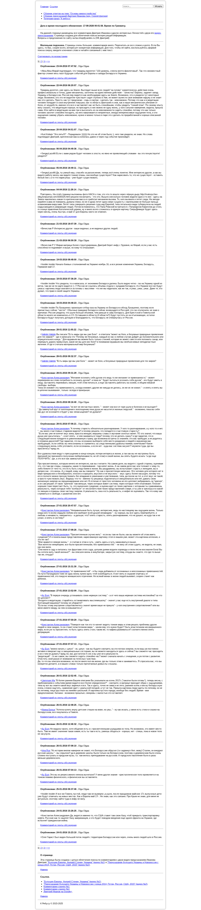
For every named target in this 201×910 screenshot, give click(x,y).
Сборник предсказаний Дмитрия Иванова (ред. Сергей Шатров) (76, 16)
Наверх (44, 869)
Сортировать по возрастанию (52, 56)
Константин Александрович (56, 377)
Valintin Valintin (49, 334)
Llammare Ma (48, 680)
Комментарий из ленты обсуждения (58, 78)
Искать (158, 6)
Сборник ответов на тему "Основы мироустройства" (70, 13)
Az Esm (45, 595)
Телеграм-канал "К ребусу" (57, 18)
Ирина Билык (48, 709)
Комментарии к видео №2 (56, 889)
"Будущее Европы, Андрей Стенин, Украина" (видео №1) (76, 862)
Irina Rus (46, 750)
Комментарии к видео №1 (56, 886)
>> (48, 61)
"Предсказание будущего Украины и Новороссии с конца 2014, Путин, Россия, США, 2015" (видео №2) (95, 884)
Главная (44, 6)
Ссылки (54, 6)
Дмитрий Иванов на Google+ (58, 891)
